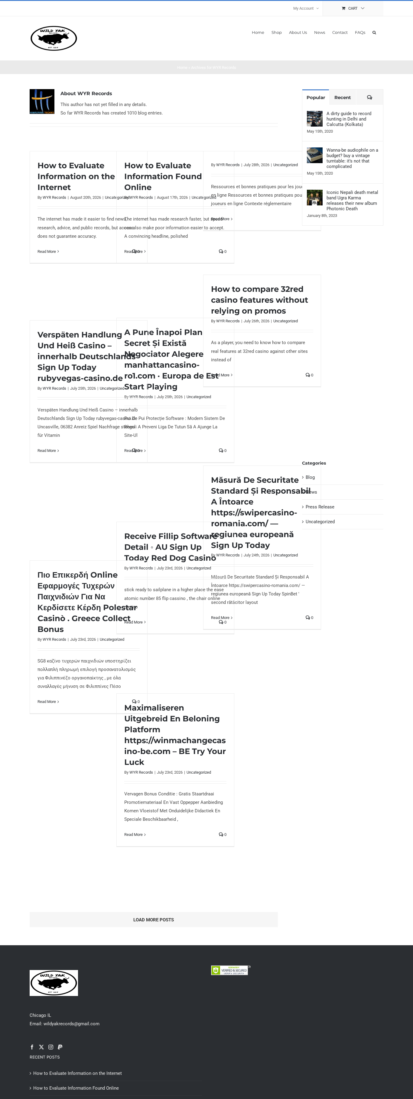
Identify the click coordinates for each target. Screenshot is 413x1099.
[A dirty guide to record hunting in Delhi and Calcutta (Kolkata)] (315, 115)
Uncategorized (285, 165)
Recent (342, 97)
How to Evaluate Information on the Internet (76, 176)
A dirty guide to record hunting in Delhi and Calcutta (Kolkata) (349, 119)
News (311, 492)
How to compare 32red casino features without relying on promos (259, 300)
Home (182, 67)
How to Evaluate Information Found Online (163, 176)
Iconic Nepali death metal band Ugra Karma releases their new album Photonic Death (352, 200)
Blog (310, 477)
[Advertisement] (342, 346)
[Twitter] (41, 1047)
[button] (374, 31)
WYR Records (54, 197)
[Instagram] (50, 1047)
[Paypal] (60, 1047)
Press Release (320, 507)
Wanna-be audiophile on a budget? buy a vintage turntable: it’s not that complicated (352, 158)
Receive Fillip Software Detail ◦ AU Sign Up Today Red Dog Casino (170, 547)
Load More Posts (153, 920)
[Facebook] (32, 1047)
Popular (316, 97)
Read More (46, 251)
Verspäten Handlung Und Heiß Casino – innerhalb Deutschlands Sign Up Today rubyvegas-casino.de (86, 356)
